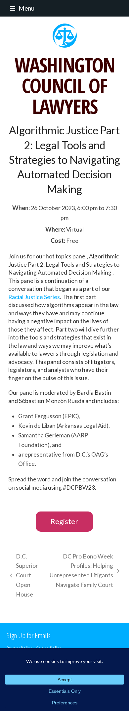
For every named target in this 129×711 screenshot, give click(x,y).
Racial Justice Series (34, 296)
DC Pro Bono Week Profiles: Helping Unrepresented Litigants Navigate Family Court (79, 571)
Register (64, 521)
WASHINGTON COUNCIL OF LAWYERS (65, 85)
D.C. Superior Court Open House (22, 575)
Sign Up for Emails (29, 635)
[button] (20, 8)
